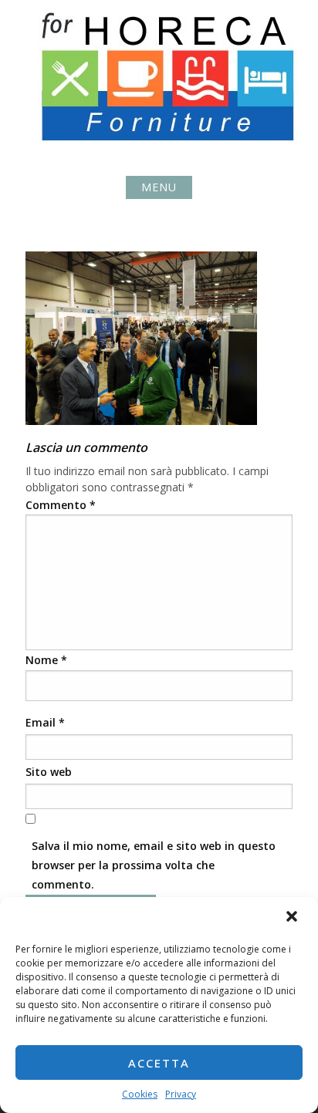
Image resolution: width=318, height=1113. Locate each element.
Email (45, 722)
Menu (159, 187)
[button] (293, 918)
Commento (60, 504)
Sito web (48, 771)
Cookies (139, 1094)
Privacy (180, 1094)
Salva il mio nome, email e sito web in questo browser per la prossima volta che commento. (154, 865)
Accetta (159, 1063)
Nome (46, 660)
